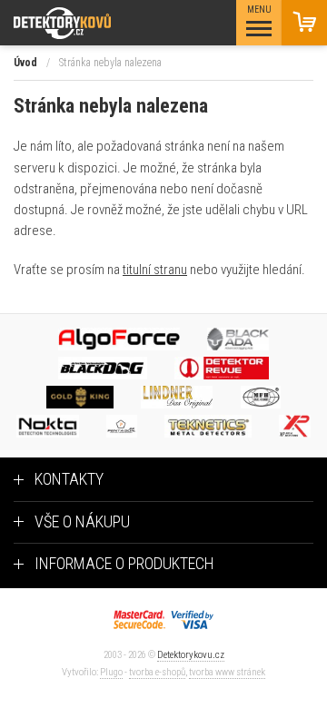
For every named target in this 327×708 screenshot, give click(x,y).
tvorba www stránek (227, 672)
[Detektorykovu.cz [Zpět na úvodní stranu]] (112, 23)
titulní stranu (155, 269)
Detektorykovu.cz (190, 655)
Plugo (111, 672)
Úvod (25, 62)
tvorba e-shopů (157, 672)
